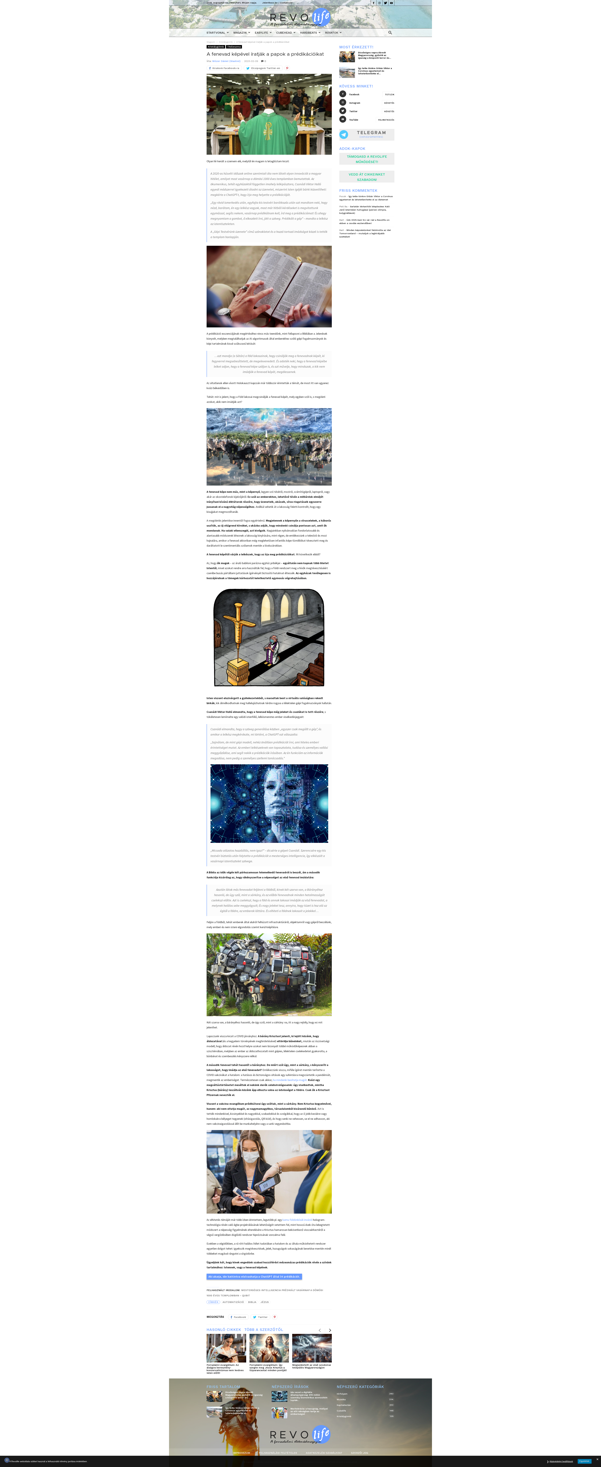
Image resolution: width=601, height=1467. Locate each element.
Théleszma (234, 46)
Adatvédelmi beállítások (561, 1461)
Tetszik (389, 94)
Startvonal (216, 32)
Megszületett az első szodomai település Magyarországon (311, 1366)
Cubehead (284, 32)
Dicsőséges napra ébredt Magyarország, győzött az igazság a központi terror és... (374, 55)
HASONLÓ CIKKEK (224, 1330)
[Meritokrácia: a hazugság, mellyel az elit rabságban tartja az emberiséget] (279, 1412)
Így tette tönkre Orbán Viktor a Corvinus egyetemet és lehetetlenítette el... (375, 71)
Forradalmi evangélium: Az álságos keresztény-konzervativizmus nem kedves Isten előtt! (225, 1368)
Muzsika (362, 1399)
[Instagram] (380, 2)
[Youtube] (391, 2)
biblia (252, 1302)
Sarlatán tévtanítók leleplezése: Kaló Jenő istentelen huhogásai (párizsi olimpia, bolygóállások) (364, 209)
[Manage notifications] (6, 1460)
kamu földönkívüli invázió (297, 1220)
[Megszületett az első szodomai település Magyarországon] (312, 1348)
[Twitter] (385, 2)
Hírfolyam (362, 1393)
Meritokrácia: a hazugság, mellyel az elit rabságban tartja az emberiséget (309, 1411)
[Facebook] (374, 2)
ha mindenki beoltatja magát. (290, 1080)
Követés (389, 103)
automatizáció (233, 1302)
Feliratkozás (386, 119)
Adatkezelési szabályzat (324, 1453)
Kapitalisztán (362, 1405)
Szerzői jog (359, 1453)
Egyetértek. (584, 1461)
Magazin (240, 32)
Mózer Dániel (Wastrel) (226, 61)
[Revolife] (300, 25)
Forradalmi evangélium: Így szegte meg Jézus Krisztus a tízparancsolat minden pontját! (268, 1367)
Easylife (261, 32)
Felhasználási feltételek (278, 1453)
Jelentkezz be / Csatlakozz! (277, 2)
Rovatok (331, 32)
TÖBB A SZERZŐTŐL (263, 1330)
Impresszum (241, 1453)
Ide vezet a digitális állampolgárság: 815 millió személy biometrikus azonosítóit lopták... (308, 1396)
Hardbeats (308, 32)
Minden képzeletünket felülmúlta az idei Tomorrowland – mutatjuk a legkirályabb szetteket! (365, 233)
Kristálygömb (226, 42)
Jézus (265, 1302)
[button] (389, 32)
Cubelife (362, 1410)
